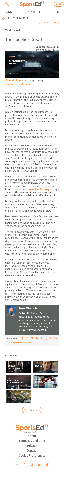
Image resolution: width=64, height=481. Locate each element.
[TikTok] (47, 464)
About (32, 436)
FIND (58, 12)
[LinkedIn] (17, 464)
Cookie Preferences (32, 455)
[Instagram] (39, 464)
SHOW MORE (32, 410)
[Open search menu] (7, 4)
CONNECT (33, 12)
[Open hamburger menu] (2, 4)
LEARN (7, 12)
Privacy (32, 445)
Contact (32, 450)
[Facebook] (24, 464)
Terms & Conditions (32, 440)
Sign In (58, 4)
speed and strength (40, 189)
